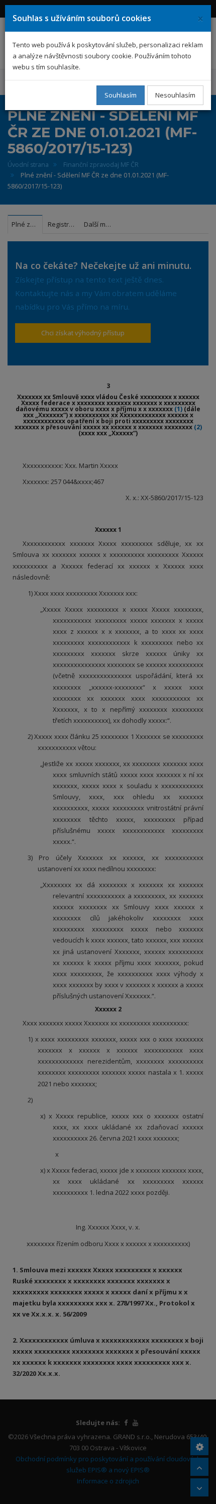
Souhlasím (120, 95)
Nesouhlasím (175, 95)
